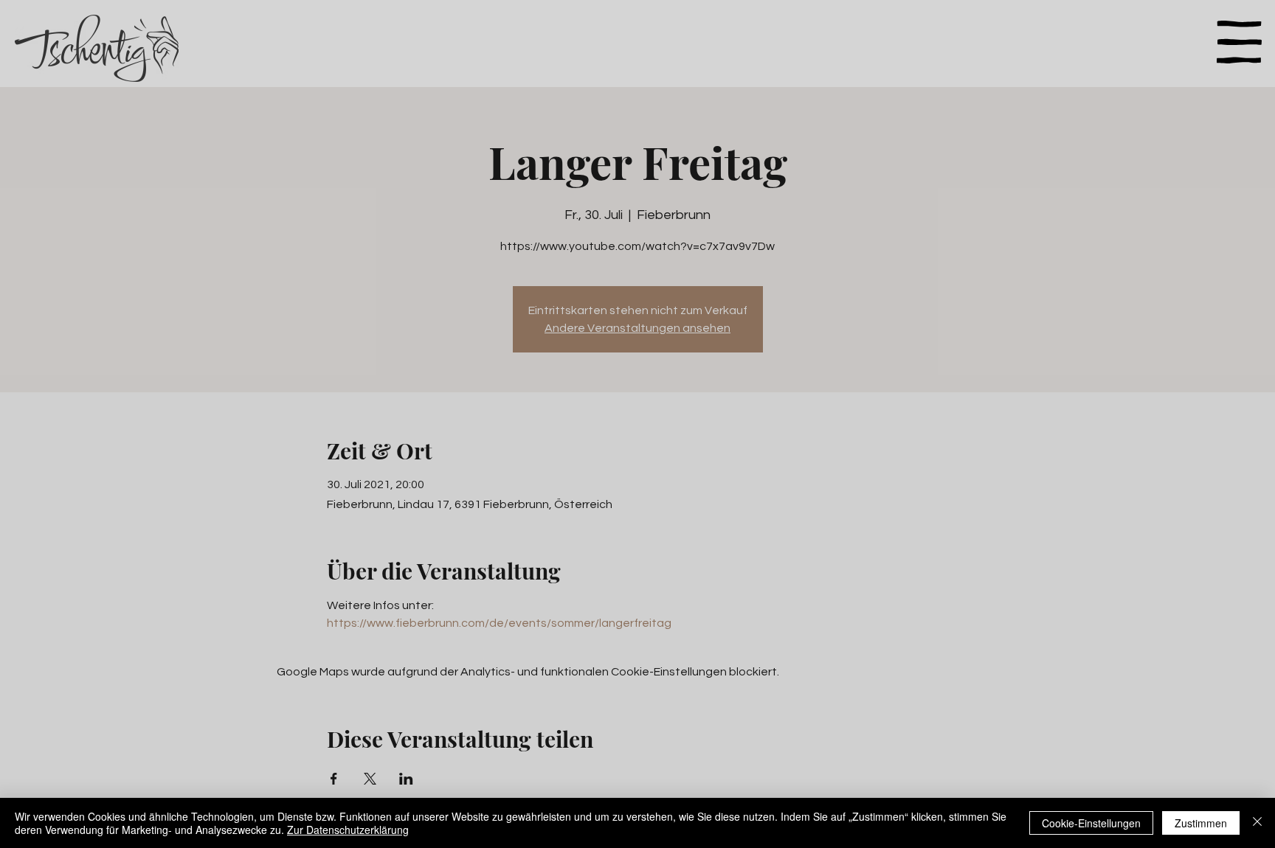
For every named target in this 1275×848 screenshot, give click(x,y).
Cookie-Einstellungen (1091, 823)
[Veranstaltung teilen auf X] (370, 779)
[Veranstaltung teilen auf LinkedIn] (406, 779)
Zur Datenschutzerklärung (348, 829)
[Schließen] (1257, 823)
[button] (1239, 42)
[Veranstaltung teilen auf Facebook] (334, 779)
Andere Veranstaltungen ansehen (637, 328)
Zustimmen (1201, 823)
